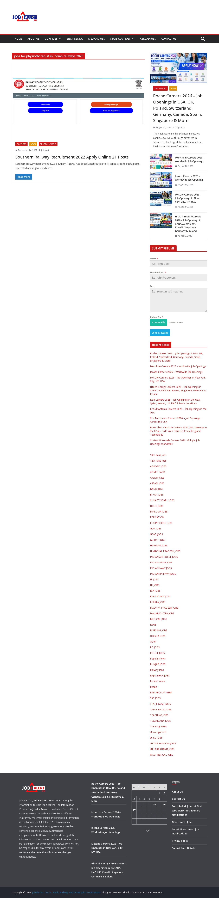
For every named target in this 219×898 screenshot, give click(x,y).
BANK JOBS (156, 489)
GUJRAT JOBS (157, 539)
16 (164, 804)
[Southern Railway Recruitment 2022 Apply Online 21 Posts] (78, 100)
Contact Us (168, 38)
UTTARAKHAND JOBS (162, 749)
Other (153, 641)
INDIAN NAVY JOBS (161, 568)
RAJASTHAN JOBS (160, 675)
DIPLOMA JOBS (159, 511)
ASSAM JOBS (157, 483)
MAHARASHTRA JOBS (162, 613)
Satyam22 (180, 127)
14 (154, 804)
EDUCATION (157, 517)
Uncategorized (158, 732)
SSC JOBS (155, 698)
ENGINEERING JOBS (161, 522)
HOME (18, 38)
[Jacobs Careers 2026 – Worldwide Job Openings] (161, 180)
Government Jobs (182, 822)
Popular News (158, 658)
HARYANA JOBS (159, 545)
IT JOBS (154, 579)
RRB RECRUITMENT (48, 144)
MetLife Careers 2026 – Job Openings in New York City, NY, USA (188, 198)
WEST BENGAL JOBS (161, 754)
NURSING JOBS (158, 630)
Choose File (158, 322)
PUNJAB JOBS (157, 664)
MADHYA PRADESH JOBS (164, 607)
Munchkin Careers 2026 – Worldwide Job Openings (189, 159)
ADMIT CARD (157, 472)
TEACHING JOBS (159, 715)
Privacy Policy (180, 840)
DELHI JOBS (156, 506)
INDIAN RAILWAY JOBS (163, 573)
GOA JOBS (156, 528)
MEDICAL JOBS (96, 38)
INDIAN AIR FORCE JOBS (164, 556)
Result (153, 686)
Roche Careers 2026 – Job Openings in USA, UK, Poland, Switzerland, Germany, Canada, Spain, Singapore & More (178, 108)
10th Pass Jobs (158, 455)
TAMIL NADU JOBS (160, 709)
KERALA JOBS (157, 602)
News (33, 144)
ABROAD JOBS (148, 38)
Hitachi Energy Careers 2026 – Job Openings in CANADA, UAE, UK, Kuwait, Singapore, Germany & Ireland (188, 224)
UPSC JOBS (156, 737)
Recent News (157, 681)
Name (154, 258)
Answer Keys (157, 477)
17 (134, 810)
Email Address (158, 272)
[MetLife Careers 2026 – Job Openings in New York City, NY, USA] (161, 201)
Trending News (158, 726)
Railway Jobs (157, 669)
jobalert (45, 150)
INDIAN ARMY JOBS (161, 562)
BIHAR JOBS (157, 494)
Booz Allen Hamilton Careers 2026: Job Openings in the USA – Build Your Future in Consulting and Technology (178, 431)
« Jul (148, 830)
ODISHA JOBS (157, 636)
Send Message (160, 332)
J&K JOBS (155, 590)
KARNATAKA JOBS (160, 596)
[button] (59, 38)
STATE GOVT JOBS (120, 38)
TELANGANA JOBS (160, 720)
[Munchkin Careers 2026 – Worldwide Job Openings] (161, 162)
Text (152, 286)
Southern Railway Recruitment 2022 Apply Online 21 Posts (72, 157)
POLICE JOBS (157, 653)
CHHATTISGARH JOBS (162, 500)
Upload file (156, 317)
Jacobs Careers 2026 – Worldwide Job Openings (189, 177)
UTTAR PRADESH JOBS (163, 743)
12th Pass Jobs (158, 460)
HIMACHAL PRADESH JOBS (165, 551)
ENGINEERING (75, 38)
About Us (33, 38)
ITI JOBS (154, 585)
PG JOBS (155, 647)
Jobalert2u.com (42, 800)
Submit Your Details (183, 848)
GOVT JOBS (51, 38)
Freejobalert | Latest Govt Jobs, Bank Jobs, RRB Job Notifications (187, 810)
